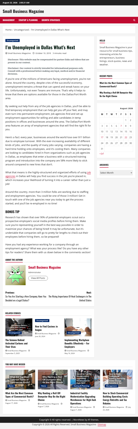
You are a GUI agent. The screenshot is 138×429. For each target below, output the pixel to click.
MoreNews (78, 419)
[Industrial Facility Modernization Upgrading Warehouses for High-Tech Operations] (85, 379)
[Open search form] (134, 20)
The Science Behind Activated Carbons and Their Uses (16, 343)
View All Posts (38, 278)
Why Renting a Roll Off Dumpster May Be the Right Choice (116, 94)
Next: (70, 296)
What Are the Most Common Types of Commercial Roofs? (116, 84)
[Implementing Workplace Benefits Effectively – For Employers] (78, 327)
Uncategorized (12, 40)
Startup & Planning (28, 20)
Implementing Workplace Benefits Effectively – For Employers (77, 343)
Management (9, 20)
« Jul (102, 153)
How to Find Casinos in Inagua (46, 328)
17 (102, 137)
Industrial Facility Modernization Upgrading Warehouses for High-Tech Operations (83, 398)
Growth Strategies (51, 20)
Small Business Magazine (23, 11)
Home (11, 386)
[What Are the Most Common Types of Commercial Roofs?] (20, 379)
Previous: (25, 296)
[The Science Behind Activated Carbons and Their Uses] (18, 327)
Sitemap (102, 424)
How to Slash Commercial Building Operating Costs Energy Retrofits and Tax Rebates (115, 398)
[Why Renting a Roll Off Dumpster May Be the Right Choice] (53, 379)
